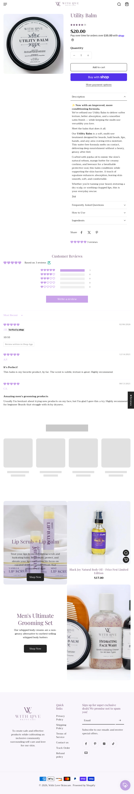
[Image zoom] (33, 44)
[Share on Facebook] (81, 232)
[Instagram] (104, 744)
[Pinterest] (95, 744)
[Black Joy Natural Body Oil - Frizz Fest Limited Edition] (99, 532)
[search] (119, 4)
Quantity (76, 48)
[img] (11, 325)
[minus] (74, 55)
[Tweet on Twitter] (89, 232)
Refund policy (60, 755)
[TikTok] (113, 744)
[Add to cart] (126, 560)
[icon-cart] (127, 4)
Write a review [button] (67, 299)
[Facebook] (86, 744)
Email (87, 720)
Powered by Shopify (84, 785)
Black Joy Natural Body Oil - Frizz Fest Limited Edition (98, 571)
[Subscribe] (120, 721)
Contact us (62, 742)
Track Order (63, 748)
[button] (98, 67)
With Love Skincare (60, 785)
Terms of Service (61, 735)
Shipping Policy (61, 726)
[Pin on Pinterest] (97, 232)
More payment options (99, 85)
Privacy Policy (60, 717)
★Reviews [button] (131, 400)
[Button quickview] (126, 553)
